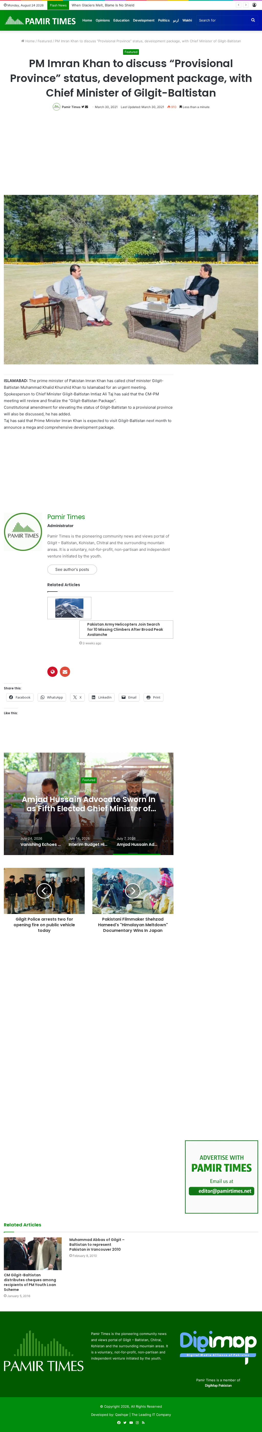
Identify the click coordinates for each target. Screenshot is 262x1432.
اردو (176, 20)
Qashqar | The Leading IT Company (143, 1415)
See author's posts (72, 569)
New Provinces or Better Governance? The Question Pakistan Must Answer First (136, 5)
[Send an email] (86, 107)
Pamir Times (71, 107)
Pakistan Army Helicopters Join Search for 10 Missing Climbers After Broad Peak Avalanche (125, 629)
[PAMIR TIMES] (40, 20)
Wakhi (187, 20)
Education (121, 20)
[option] (88, 804)
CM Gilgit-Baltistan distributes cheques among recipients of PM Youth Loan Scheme (30, 1282)
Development (144, 20)
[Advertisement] (131, 157)
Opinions (103, 20)
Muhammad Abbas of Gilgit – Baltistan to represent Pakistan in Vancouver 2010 (97, 1244)
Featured (45, 41)
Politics (164, 20)
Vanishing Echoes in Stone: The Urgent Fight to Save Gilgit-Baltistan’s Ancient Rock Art (88, 808)
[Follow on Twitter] (83, 107)
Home (87, 20)
